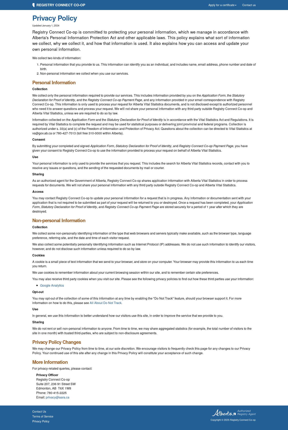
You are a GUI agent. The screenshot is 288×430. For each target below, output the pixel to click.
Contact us (249, 5)
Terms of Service (42, 416)
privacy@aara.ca (57, 397)
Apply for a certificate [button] (221, 5)
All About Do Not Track (105, 303)
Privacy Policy (40, 421)
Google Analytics (52, 285)
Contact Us (39, 411)
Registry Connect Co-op (60, 4)
